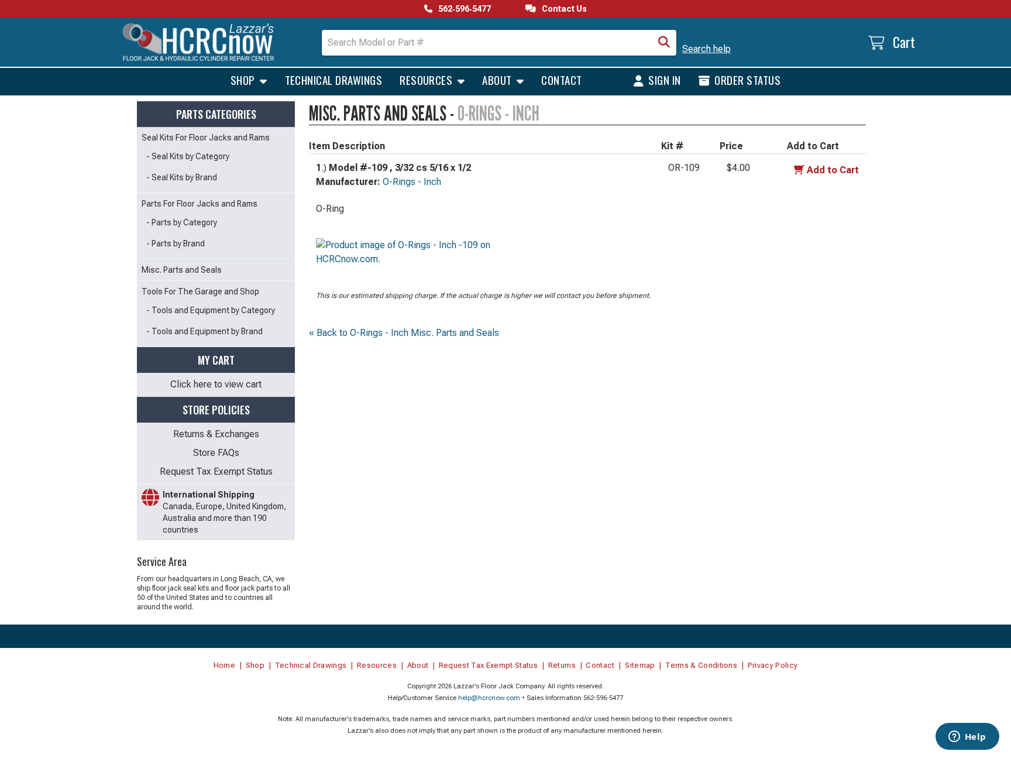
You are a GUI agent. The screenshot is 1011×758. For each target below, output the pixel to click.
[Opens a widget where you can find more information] (967, 737)
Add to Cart (833, 170)
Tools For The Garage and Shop (200, 291)
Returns (562, 665)
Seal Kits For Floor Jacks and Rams (206, 137)
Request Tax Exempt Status (216, 471)
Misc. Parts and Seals (182, 270)
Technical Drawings (334, 79)
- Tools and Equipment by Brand (204, 331)
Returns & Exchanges (216, 434)
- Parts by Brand (175, 243)
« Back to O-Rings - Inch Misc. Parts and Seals (404, 332)
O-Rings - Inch (412, 181)
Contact (561, 79)
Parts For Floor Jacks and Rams (199, 203)
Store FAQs (216, 452)
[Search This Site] (664, 42)
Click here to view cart (216, 384)
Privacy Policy (773, 665)
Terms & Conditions (701, 665)
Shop (244, 79)
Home (224, 665)
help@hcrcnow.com (489, 698)
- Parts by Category (181, 222)
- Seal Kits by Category (187, 156)
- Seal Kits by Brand (181, 177)
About (498, 79)
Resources (427, 79)
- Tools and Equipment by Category (210, 310)
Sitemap (640, 665)
